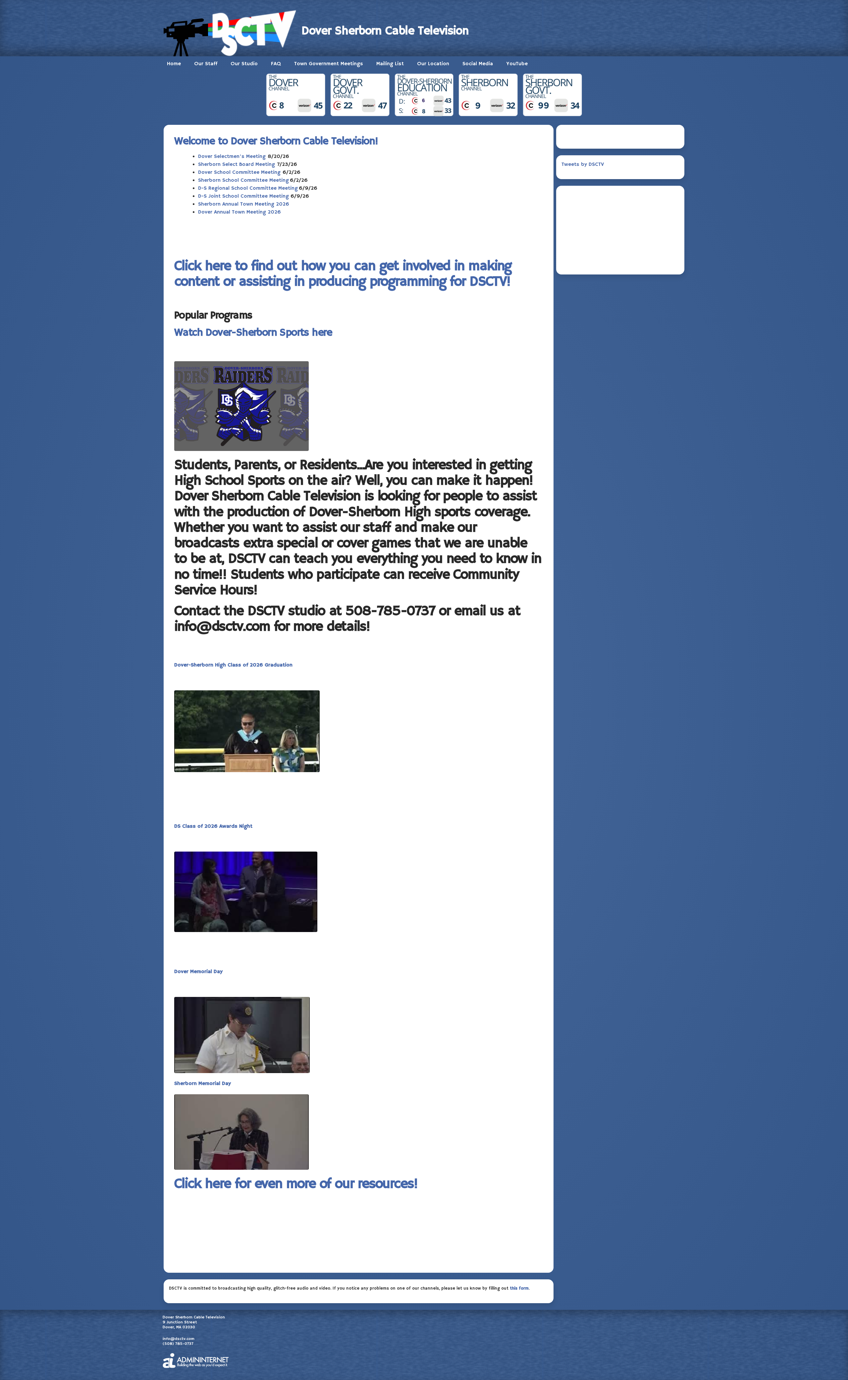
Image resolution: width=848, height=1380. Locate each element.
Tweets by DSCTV (582, 164)
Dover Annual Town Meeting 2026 (239, 212)
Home (174, 64)
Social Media (477, 64)
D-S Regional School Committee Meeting (248, 188)
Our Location (433, 64)
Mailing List (390, 64)
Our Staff (205, 64)
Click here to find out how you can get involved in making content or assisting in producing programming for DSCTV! (342, 274)
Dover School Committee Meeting (240, 172)
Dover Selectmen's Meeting (232, 156)
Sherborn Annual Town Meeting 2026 (243, 204)
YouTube (517, 64)
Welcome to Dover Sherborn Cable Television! (276, 141)
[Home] (232, 31)
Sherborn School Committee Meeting (243, 180)
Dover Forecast (620, 260)
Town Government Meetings (328, 64)
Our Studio (244, 64)
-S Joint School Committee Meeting (246, 196)
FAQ (276, 64)
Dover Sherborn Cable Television (385, 31)
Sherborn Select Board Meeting (236, 164)
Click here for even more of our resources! (296, 1184)
